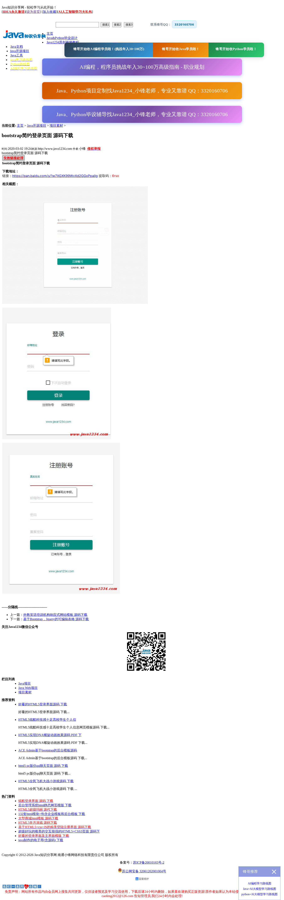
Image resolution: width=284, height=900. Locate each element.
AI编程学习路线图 (259, 883)
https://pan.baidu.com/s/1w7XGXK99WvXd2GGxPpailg (55, 176)
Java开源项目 (36, 125)
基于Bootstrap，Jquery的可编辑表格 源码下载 (56, 619)
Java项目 (24, 683)
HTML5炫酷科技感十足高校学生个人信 (47, 719)
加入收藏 (49, 12)
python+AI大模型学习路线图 (259, 894)
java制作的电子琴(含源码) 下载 (40, 840)
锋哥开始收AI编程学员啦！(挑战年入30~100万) (108, 49)
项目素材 (56, 125)
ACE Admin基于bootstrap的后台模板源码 (47, 750)
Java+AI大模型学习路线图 (259, 888)
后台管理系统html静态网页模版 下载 (45, 805)
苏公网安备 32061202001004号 (144, 871)
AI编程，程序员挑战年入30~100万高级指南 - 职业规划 (142, 67)
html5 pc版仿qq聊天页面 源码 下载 (43, 765)
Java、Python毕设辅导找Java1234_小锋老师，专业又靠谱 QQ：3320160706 (142, 114)
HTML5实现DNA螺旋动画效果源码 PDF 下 (49, 735)
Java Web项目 (28, 688)
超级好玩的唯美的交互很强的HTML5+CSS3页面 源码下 (59, 831)
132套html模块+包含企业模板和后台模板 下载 (51, 814)
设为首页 (33, 12)
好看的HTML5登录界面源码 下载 (42, 704)
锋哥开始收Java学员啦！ (180, 49)
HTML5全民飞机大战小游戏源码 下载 (46, 781)
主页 (20, 125)
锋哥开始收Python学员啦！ (236, 49)
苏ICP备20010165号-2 (148, 862)
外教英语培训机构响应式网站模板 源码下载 (55, 614)
